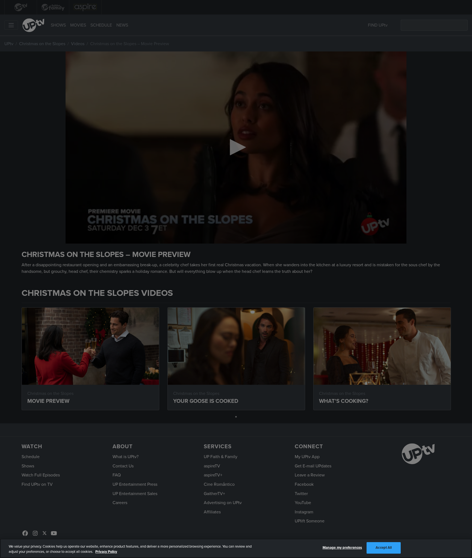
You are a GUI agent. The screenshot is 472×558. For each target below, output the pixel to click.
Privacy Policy (106, 552)
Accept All (384, 547)
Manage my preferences (342, 547)
